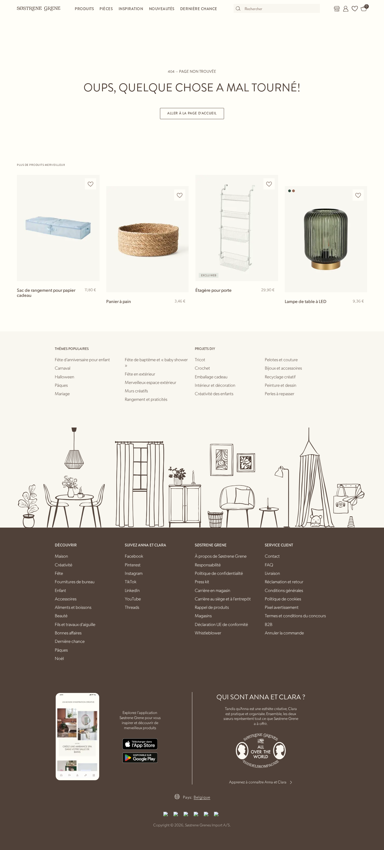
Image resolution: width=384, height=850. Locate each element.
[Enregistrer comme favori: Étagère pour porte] (269, 184)
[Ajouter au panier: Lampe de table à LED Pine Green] (360, 310)
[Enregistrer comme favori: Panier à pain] (179, 195)
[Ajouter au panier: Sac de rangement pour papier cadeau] (92, 299)
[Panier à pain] (147, 239)
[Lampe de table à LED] (326, 239)
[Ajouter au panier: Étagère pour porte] (271, 299)
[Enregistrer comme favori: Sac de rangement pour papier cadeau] (90, 184)
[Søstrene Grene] (39, 8)
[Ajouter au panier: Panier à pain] (182, 310)
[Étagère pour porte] (236, 228)
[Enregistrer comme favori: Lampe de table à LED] (358, 195)
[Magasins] (336, 8)
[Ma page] (345, 8)
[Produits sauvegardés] (354, 8)
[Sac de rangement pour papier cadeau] (58, 228)
